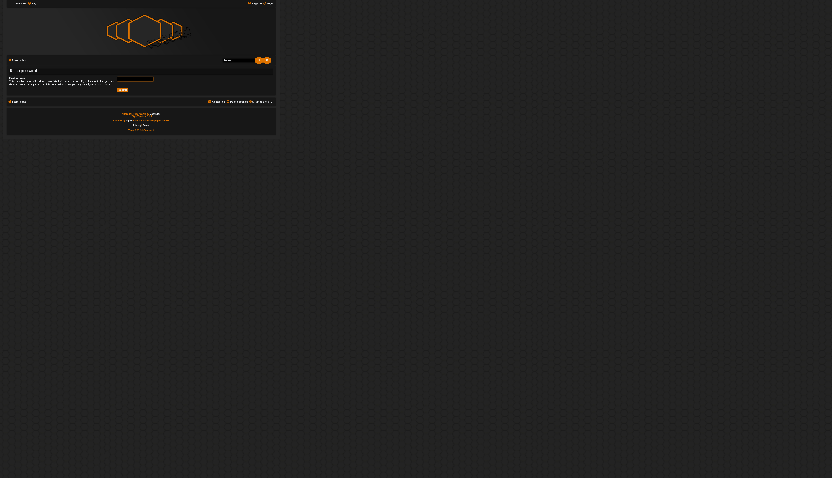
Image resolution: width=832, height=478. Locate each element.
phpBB (129, 120)
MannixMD (155, 114)
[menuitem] (32, 3)
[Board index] (144, 31)
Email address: (17, 78)
